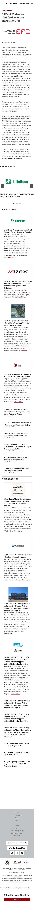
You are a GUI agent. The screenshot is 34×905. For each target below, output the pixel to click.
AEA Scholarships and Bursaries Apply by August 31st (17, 744)
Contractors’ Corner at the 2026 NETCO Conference (16, 753)
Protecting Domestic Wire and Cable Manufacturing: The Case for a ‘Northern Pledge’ (16, 323)
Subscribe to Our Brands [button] (17, 843)
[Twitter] (17, 853)
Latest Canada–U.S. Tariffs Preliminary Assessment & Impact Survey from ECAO (17, 446)
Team (17, 818)
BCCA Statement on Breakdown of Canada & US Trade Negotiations (17, 375)
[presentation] (17, 181)
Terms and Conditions (17, 830)
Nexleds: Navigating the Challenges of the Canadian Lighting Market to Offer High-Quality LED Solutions (18, 284)
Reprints (17, 825)
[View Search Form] (2, 4)
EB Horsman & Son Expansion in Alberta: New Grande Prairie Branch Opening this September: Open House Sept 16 (17, 607)
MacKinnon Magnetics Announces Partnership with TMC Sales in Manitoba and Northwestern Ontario (17, 502)
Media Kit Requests (17, 833)
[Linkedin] (22, 853)
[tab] (13, 203)
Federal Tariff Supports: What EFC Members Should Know (16, 434)
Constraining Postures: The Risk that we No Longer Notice (17, 458)
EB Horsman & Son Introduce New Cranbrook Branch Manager (18, 556)
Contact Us (17, 835)
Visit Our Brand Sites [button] (17, 848)
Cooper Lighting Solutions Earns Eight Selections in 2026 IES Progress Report (17, 763)
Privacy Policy (17, 828)
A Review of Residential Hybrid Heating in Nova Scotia (16, 469)
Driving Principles (17, 815)
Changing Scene (10, 478)
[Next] (31, 186)
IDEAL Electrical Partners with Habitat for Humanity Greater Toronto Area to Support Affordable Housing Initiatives (16, 660)
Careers (17, 820)
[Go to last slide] (2, 186)
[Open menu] (32, 3)
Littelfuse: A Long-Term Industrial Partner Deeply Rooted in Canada (17, 195)
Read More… (12, 257)
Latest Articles (7, 10)
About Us (17, 813)
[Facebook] (12, 853)
